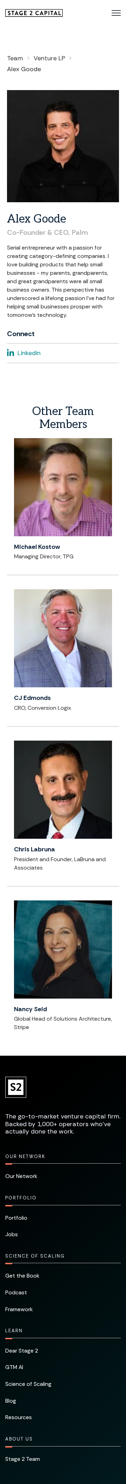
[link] (34, 12)
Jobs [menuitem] (11, 1234)
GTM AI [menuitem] (14, 1367)
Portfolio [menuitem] (21, 1198)
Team (15, 58)
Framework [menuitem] (19, 1309)
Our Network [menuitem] (25, 1156)
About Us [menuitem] (19, 1439)
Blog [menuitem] (10, 1400)
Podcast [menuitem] (16, 1292)
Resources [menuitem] (18, 1417)
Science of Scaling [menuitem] (35, 1256)
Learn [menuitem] (14, 1331)
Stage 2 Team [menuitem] (22, 1459)
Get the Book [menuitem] (22, 1275)
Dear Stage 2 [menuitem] (21, 1350)
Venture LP (49, 58)
